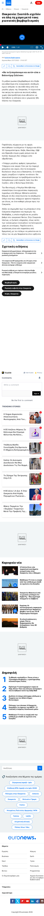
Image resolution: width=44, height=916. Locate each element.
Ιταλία (22, 805)
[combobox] (22, 768)
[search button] (39, 768)
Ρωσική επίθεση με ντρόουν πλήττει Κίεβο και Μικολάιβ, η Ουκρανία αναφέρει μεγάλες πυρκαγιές (19, 272)
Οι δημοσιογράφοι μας (10, 876)
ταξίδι (28, 816)
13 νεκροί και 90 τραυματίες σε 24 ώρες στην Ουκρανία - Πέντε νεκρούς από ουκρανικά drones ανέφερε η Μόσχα (19, 263)
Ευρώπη (5, 851)
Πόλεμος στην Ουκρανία (15, 794)
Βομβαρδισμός (11, 283)
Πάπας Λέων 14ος (22, 827)
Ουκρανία (25, 9)
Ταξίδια (5, 866)
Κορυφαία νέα (12, 562)
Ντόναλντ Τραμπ (29, 799)
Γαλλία (16, 816)
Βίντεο (4, 871)
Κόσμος (16, 9)
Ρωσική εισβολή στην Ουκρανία (18, 288)
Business (5, 856)
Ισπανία (35, 794)
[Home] (2, 9)
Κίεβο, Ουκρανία (11, 294)
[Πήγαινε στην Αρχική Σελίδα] (8, 3)
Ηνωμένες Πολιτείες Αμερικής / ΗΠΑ (22, 811)
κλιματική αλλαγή (22, 822)
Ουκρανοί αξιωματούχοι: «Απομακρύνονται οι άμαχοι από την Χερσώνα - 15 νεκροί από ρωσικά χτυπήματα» (19, 253)
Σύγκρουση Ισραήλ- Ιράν (22, 783)
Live (38, 3)
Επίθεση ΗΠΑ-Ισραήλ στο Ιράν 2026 (22, 788)
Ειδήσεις (8, 9)
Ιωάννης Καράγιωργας (12, 57)
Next (4, 861)
